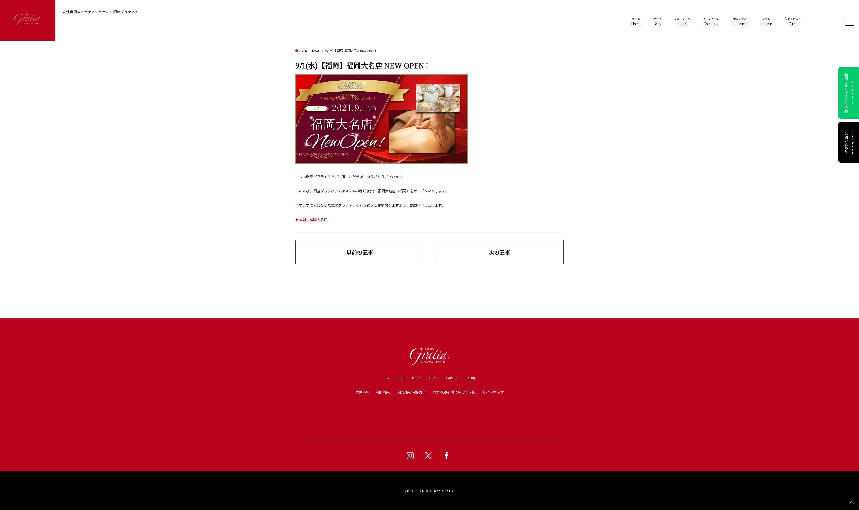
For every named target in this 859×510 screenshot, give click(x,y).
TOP (387, 378)
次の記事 (499, 252)
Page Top (851, 502)
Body (657, 22)
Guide (793, 22)
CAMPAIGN (451, 378)
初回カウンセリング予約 (849, 93)
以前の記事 (359, 252)
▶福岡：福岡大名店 (311, 219)
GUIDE (401, 378)
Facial (682, 22)
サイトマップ (493, 392)
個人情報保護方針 (411, 392)
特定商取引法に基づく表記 (454, 392)
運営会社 (362, 392)
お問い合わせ (849, 142)
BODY (416, 378)
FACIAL (432, 378)
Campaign (711, 22)
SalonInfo (739, 22)
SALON (470, 378)
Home (635, 22)
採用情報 (383, 392)
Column (766, 22)
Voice (395, 296)
